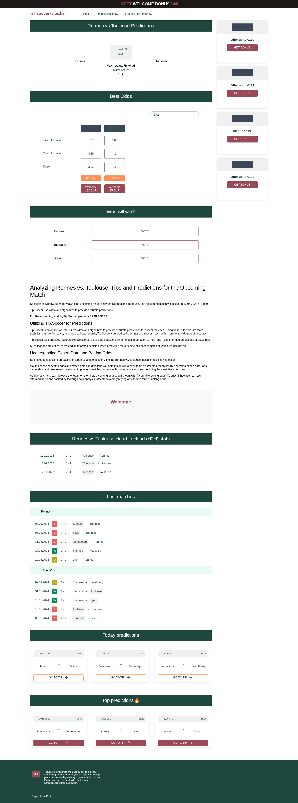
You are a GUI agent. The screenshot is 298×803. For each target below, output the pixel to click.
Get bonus (242, 47)
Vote (145, 231)
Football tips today (107, 13)
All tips (85, 13)
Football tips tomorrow (138, 13)
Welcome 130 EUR (91, 189)
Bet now (91, 178)
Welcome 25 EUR (114, 189)
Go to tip (55, 677)
